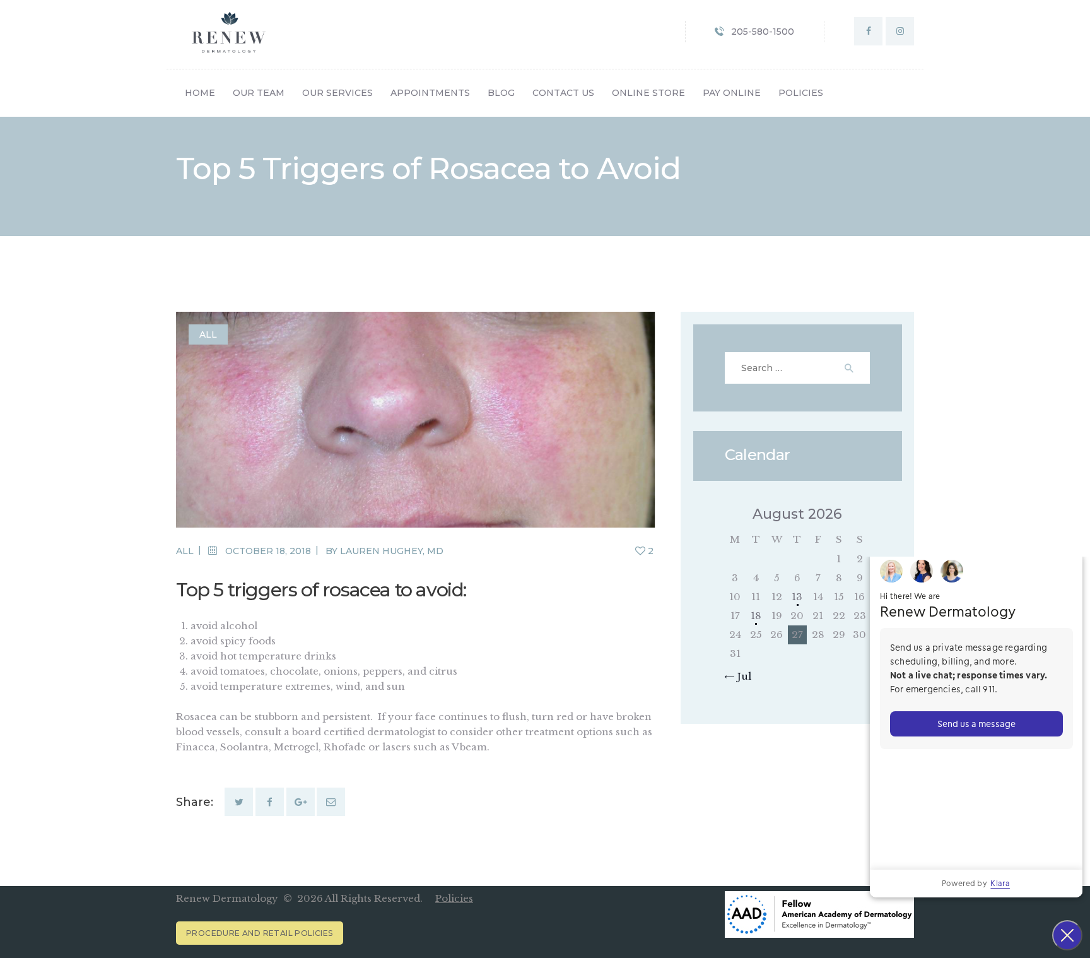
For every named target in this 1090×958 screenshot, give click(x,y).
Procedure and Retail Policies (259, 933)
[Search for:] (797, 368)
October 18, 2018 (268, 551)
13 (797, 597)
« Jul (740, 676)
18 (756, 616)
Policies (454, 898)
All (208, 334)
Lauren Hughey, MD (391, 551)
